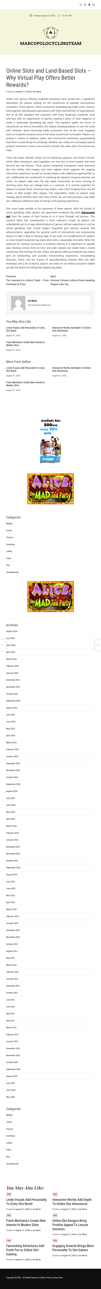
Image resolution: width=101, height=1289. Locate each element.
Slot (8, 565)
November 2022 (13, 937)
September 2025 (13, 701)
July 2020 (10, 1083)
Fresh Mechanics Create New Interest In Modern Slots (26, 1223)
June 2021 (10, 1007)
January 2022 (12, 979)
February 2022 (12, 972)
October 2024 (12, 777)
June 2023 (10, 888)
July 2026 (10, 638)
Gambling (10, 544)
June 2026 (10, 645)
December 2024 (13, 763)
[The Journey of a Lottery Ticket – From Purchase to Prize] (3, 645)
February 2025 (12, 749)
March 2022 (11, 965)
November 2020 (13, 1055)
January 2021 (12, 1041)
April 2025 (10, 735)
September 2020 (13, 1069)
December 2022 (13, 930)
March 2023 (11, 909)
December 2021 (13, 986)
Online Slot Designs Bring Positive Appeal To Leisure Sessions (70, 1225)
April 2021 (10, 1021)
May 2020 (10, 1097)
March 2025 (11, 742)
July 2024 (10, 798)
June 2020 (10, 1090)
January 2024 (12, 840)
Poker (8, 558)
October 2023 (12, 861)
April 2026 (10, 652)
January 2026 (12, 673)
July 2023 (10, 881)
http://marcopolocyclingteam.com (39, 305)
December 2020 (13, 1048)
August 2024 (11, 791)
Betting (9, 523)
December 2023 (13, 847)
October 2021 (12, 993)
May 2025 (10, 729)
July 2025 (10, 715)
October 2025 (12, 694)
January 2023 (12, 923)
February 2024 (12, 833)
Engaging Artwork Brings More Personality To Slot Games (73, 1248)
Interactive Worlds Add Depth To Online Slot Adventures (72, 1202)
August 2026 (11, 631)
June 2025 (10, 722)
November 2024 (13, 770)
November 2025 (13, 687)
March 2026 (11, 659)
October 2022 (12, 944)
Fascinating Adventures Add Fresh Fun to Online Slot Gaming (25, 1250)
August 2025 (11, 708)
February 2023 (12, 916)
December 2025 (13, 680)
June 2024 (10, 805)
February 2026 (12, 666)
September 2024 (13, 784)
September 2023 (13, 867)
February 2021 (12, 1034)
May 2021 (10, 1014)
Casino (9, 530)
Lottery (9, 551)
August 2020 (11, 1076)
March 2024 (11, 826)
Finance (9, 537)
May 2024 (10, 812)
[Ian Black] (18, 303)
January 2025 (12, 756)
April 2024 (10, 819)
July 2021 (10, 1000)
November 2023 (13, 854)
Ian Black (37, 92)
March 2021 (11, 1027)
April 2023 (10, 902)
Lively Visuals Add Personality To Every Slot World (26, 1202)
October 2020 (12, 1062)
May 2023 (10, 895)
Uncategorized (12, 572)
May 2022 (10, 958)
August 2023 (11, 874)
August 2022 (11, 951)
